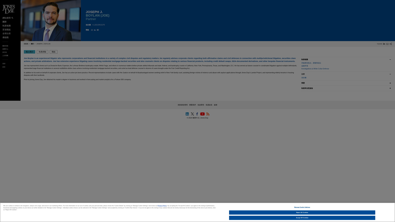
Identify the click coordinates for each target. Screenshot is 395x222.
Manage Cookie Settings (302, 207)
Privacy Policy (162, 205)
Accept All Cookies (302, 218)
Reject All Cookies (302, 212)
